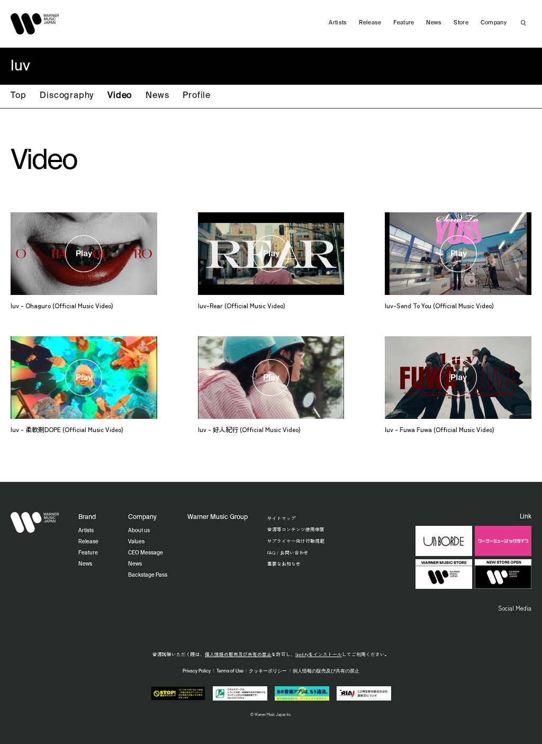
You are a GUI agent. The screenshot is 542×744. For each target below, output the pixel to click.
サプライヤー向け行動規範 (295, 540)
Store (461, 22)
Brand (87, 517)
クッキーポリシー (268, 671)
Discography (67, 96)
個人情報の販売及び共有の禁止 (238, 654)
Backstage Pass (147, 575)
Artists (338, 22)
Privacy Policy (197, 671)
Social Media (514, 608)
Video (119, 96)
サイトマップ (281, 518)
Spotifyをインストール (318, 654)
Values (136, 541)
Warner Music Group (217, 517)
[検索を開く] (523, 23)
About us (139, 530)
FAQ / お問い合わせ (288, 552)
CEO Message (145, 552)
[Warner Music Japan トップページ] (35, 23)
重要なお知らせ (284, 563)
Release (370, 22)
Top (18, 96)
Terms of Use (229, 671)
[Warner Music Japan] (35, 522)
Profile (197, 96)
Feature (403, 22)
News (157, 96)
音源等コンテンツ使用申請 (295, 529)
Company (494, 22)
